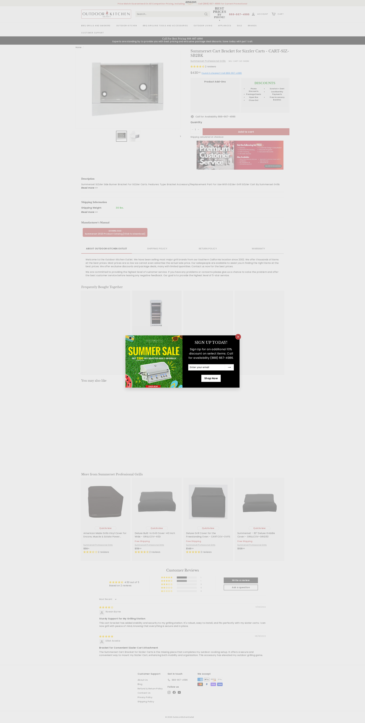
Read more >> (89, 187)
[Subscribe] (229, 367)
